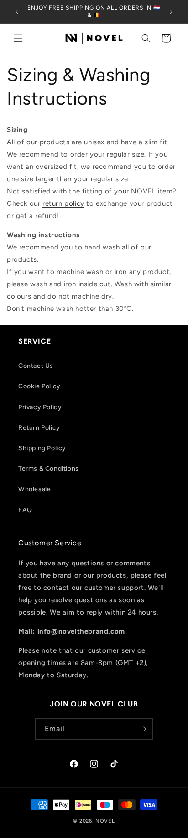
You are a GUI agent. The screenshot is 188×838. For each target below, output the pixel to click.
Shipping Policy (42, 448)
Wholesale (34, 489)
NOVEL (105, 821)
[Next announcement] (171, 12)
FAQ (25, 510)
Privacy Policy (40, 407)
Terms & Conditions (48, 468)
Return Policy (39, 428)
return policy (63, 203)
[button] (18, 38)
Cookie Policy (39, 386)
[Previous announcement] (17, 12)
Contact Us (35, 366)
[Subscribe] (142, 729)
